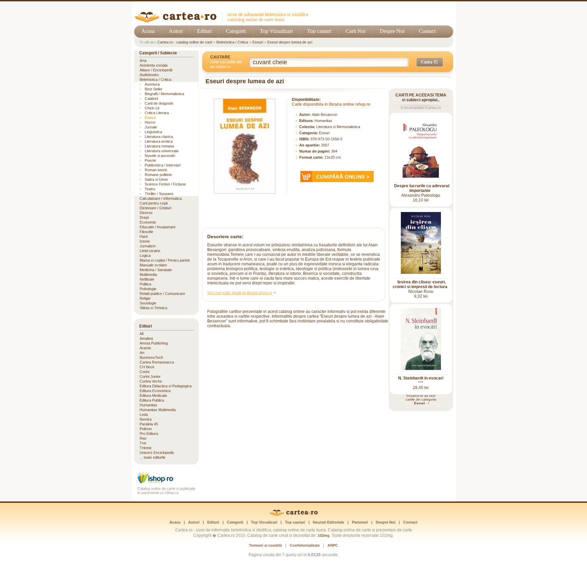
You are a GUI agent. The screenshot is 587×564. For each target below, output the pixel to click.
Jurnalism (148, 246)
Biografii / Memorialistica (164, 94)
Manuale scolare (153, 265)
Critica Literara (157, 113)
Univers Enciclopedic (157, 453)
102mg (324, 535)
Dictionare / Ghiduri (155, 208)
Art (142, 353)
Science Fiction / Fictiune (165, 184)
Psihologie (148, 289)
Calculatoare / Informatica (161, 198)
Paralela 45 (149, 424)
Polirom (146, 429)
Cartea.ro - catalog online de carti (184, 42)
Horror (150, 122)
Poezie (150, 160)
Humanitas (323, 121)
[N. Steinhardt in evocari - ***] (421, 368)
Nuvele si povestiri (160, 156)
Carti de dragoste (159, 103)
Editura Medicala (153, 395)
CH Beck (147, 367)
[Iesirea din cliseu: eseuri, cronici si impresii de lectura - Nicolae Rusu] (421, 272)
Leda (144, 414)
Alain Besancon (324, 114)
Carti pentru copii (153, 203)
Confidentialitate (305, 545)
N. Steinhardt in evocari (420, 378)
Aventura (152, 84)
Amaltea (146, 338)
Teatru (150, 189)
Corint (144, 372)
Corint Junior (150, 376)
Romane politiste (158, 175)
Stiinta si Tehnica (153, 308)
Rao (143, 438)
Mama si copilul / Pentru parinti (165, 260)
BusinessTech (151, 357)
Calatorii (151, 98)
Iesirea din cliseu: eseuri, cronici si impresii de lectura (420, 284)
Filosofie (146, 232)
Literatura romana (159, 146)
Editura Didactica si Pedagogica (166, 386)
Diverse (146, 213)
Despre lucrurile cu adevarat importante (421, 188)
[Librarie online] (166, 483)
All (141, 334)
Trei (143, 443)
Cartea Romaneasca (157, 362)
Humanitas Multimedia (158, 410)
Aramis (145, 348)
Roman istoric (156, 170)
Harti (143, 236)
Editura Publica (152, 400)
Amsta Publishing (154, 343)
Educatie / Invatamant (157, 227)
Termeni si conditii (265, 545)
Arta (143, 60)
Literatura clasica (159, 137)
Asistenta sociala (153, 65)
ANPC (332, 545)
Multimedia (148, 274)
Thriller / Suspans (159, 194)
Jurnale (151, 127)
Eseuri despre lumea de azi (289, 42)
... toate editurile (152, 457)
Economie (148, 222)
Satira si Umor (156, 179)
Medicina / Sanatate (156, 270)
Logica (145, 255)
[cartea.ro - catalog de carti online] (293, 515)
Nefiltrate (147, 279)
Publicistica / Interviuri (162, 165)
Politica (145, 284)
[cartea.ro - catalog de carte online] (223, 21)
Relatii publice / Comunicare (162, 294)
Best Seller (153, 89)
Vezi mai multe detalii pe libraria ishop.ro (239, 292)
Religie (145, 298)
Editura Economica (155, 391)
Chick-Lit (152, 108)
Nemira (146, 419)
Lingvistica (153, 132)
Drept (144, 217)
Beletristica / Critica (232, 42)
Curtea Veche (151, 381)
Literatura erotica (159, 141)
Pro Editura (149, 433)
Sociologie (148, 303)
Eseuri (257, 42)
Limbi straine (150, 251)
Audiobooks (149, 75)
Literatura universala (161, 151)
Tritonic (146, 448)
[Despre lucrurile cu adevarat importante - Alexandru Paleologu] (421, 176)
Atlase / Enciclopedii (156, 70)
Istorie (145, 241)
